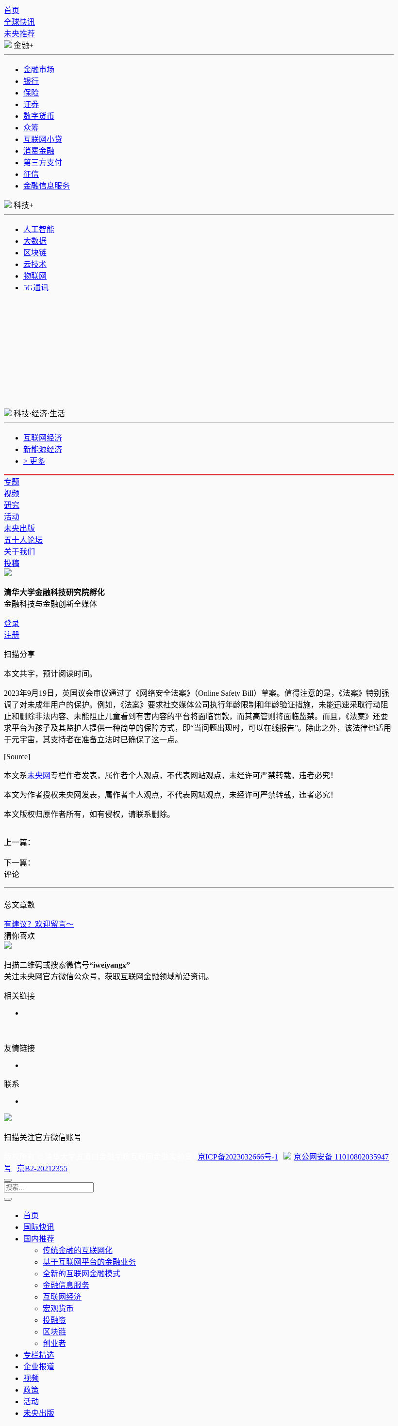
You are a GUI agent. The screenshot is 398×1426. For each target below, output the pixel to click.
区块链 (35, 253)
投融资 (54, 1320)
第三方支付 (42, 162)
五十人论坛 (23, 540)
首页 (11, 10)
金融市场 (38, 69)
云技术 (35, 264)
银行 (31, 81)
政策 (31, 1390)
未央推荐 (19, 34)
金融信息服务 (46, 186)
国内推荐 (38, 1239)
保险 (31, 93)
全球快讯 (19, 22)
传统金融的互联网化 (78, 1250)
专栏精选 (38, 1355)
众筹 (31, 128)
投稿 (11, 563)
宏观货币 (58, 1308)
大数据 (35, 241)
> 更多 (34, 461)
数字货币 (38, 116)
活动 (11, 517)
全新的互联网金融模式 (81, 1273)
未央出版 (19, 528)
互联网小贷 (42, 139)
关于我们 (19, 552)
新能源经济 (42, 449)
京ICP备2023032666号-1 (238, 1157)
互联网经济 (42, 438)
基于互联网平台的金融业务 (89, 1262)
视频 (11, 493)
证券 (31, 104)
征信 (31, 174)
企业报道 (38, 1367)
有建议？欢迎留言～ (39, 924)
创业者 (54, 1343)
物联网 (35, 276)
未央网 (38, 775)
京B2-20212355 (42, 1168)
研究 (11, 505)
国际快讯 (38, 1227)
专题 (11, 482)
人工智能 (38, 229)
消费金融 (38, 151)
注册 (11, 635)
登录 (11, 623)
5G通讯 (36, 287)
